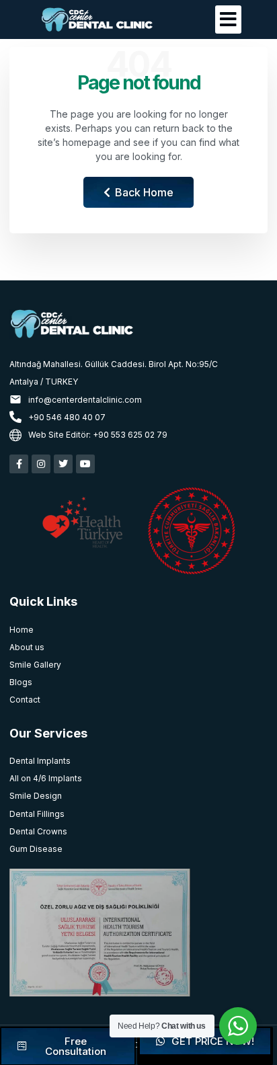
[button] (228, 19)
